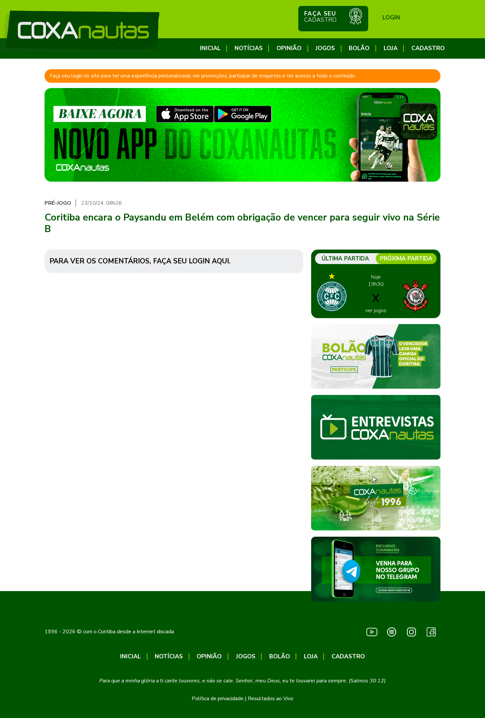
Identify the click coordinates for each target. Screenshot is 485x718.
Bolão (359, 48)
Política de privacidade (217, 698)
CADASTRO (428, 48)
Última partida (345, 258)
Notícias (249, 48)
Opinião (289, 48)
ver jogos (375, 310)
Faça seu (320, 17)
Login (391, 17)
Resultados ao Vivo (270, 698)
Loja (391, 48)
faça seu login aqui (191, 261)
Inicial (210, 48)
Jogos (325, 48)
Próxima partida (406, 258)
